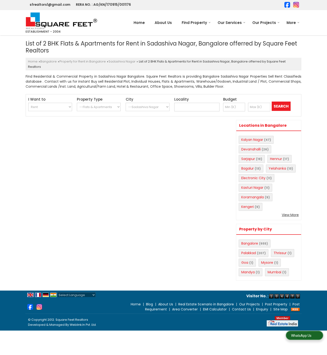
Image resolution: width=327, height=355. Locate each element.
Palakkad (248, 253)
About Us (163, 22)
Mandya (248, 272)
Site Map (280, 309)
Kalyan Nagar (252, 139)
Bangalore (48, 61)
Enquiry (262, 309)
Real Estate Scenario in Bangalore (206, 304)
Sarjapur (248, 158)
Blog (149, 304)
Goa (244, 262)
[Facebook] (287, 4)
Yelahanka (277, 168)
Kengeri (247, 206)
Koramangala (252, 197)
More (291, 22)
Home (139, 22)
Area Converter (185, 309)
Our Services (230, 22)
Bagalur (247, 168)
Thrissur (280, 253)
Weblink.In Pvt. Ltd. (83, 325)
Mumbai (274, 272)
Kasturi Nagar (252, 187)
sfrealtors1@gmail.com (50, 4)
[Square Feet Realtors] (62, 22)
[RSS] (295, 309)
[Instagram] (296, 4)
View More (290, 214)
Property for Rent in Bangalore (82, 61)
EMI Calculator (215, 309)
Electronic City (253, 178)
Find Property (194, 22)
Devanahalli (251, 149)
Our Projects (264, 22)
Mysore (267, 262)
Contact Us (241, 309)
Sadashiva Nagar (121, 61)
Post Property (276, 304)
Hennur (276, 158)
